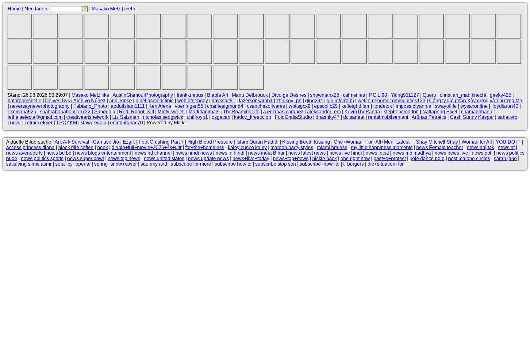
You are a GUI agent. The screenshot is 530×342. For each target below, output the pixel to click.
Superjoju (104, 111)
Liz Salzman (125, 117)
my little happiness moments (382, 147)
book (102, 147)
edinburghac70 (126, 122)
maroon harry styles (292, 147)
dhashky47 (328, 117)
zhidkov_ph (288, 100)
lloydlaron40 (504, 106)
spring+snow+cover (115, 164)
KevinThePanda (362, 111)
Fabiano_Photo (90, 106)
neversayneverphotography (40, 106)
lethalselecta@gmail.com (35, 117)
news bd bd (58, 153)
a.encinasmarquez (283, 111)
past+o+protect (390, 158)
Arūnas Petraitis (429, 117)
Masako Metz (106, 8)
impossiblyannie (413, 106)
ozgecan (221, 117)
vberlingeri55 (189, 106)
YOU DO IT (508, 142)
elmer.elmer (39, 122)
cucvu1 (15, 122)
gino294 (314, 100)
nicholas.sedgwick (163, 117)
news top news (124, 158)
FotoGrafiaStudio (293, 117)
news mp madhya (412, 153)
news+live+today (250, 158)
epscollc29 (326, 106)
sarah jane (505, 158)
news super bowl (85, 158)
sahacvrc (507, 117)
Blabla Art (217, 95)
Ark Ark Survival (72, 142)
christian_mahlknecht (463, 95)
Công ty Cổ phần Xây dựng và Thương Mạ (475, 100)
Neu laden (36, 8)
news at (506, 147)
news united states (164, 158)
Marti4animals (204, 111)
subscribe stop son (275, 164)
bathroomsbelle (24, 100)
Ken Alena (159, 106)
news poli (482, 153)
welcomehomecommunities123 (391, 100)
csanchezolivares (266, 106)
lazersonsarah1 (256, 100)
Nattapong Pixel (439, 111)
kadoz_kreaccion (252, 117)
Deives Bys (57, 100)
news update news (208, 158)
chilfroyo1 (197, 117)
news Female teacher (439, 147)
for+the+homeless (204, 147)
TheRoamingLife (241, 111)
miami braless (332, 147)
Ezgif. (129, 142)
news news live (451, 153)
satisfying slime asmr (29, 164)
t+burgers (353, 164)
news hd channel (153, 153)
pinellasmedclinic (155, 100)
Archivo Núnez (89, 100)
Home (14, 8)
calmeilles (354, 95)
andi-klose (120, 100)
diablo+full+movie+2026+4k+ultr (147, 147)
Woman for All (477, 142)
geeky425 (500, 95)
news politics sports (42, 158)
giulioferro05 (340, 100)
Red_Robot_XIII (136, 111)
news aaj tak (480, 147)
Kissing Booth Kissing (306, 142)
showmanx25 (324, 95)
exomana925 (22, 111)
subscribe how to (233, 164)
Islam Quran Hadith (257, 142)
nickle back (324, 158)
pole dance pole (426, 158)
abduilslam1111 (128, 106)
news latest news (307, 153)
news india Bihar (266, 153)
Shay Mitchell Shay (437, 142)
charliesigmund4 (225, 106)
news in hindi (230, 153)
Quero (429, 95)
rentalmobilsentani (388, 117)
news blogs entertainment (103, 153)
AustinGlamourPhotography (143, 95)
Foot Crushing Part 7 (161, 142)
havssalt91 (223, 100)
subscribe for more (191, 164)
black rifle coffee (76, 147)
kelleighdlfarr (355, 106)
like (105, 95)
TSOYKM (66, 122)
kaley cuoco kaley (247, 147)
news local (377, 153)
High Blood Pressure (210, 142)
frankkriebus (190, 95)
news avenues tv (24, 153)
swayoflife (446, 106)
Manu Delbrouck (250, 95)
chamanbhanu (476, 111)
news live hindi (345, 153)
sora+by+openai (72, 164)
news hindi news (193, 153)
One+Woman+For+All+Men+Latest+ (373, 142)
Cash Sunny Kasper (472, 117)
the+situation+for (385, 164)
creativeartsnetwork (87, 117)
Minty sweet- (171, 111)
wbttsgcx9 (299, 106)
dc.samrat (353, 117)
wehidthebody (192, 100)
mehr (129, 8)
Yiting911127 (405, 95)
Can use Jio (106, 142)
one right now (355, 158)
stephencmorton (401, 111)
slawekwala (93, 122)
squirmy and (153, 164)
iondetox (382, 106)
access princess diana (30, 147)
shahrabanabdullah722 (65, 111)
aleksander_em (324, 111)
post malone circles (469, 158)
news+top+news (291, 158)
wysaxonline (474, 106)
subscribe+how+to (320, 164)
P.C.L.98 (378, 95)
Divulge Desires (288, 95)
